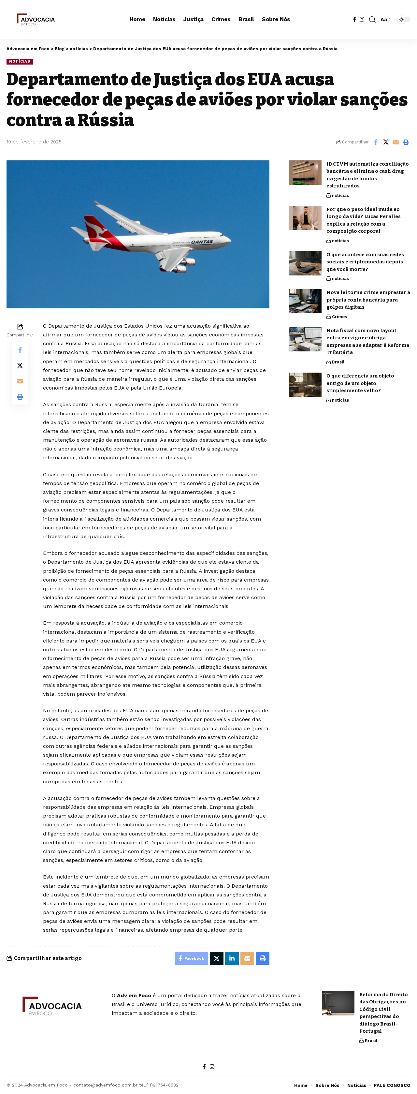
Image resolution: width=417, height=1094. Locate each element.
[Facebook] (355, 19)
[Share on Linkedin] (232, 958)
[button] (372, 19)
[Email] (395, 142)
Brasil (338, 362)
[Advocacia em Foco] (35, 19)
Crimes (339, 316)
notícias (19, 61)
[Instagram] (362, 19)
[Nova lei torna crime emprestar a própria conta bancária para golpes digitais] (305, 301)
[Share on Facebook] (375, 142)
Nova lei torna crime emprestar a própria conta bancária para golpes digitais (368, 300)
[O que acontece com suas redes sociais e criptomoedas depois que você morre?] (305, 263)
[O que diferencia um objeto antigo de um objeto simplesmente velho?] (305, 385)
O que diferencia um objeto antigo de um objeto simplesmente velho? (360, 383)
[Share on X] (385, 142)
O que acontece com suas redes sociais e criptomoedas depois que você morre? (365, 262)
